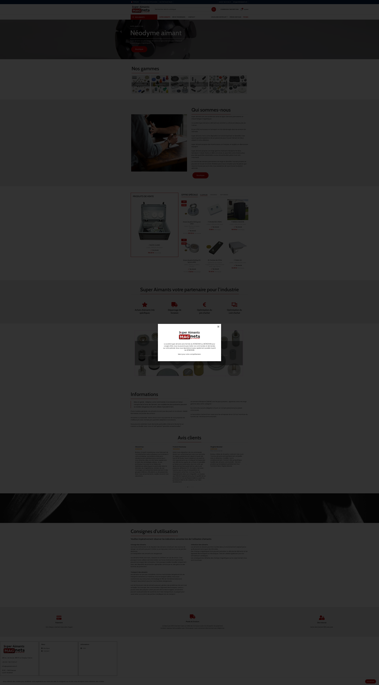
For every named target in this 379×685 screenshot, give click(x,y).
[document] (189, 342)
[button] (218, 326)
